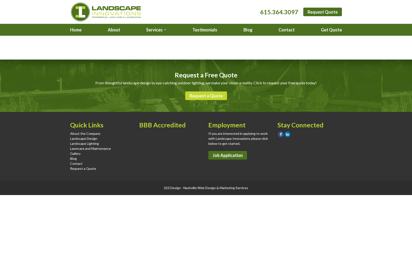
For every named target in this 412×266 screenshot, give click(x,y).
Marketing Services (234, 188)
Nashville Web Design (199, 188)
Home (76, 29)
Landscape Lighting (84, 143)
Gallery (75, 153)
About (114, 29)
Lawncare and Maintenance (90, 148)
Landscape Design (83, 138)
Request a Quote (206, 95)
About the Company (85, 133)
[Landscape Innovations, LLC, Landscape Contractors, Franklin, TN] (163, 141)
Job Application (228, 155)
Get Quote (331, 29)
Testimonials (204, 29)
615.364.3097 (279, 11)
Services (154, 29)
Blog (247, 29)
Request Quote (323, 12)
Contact (286, 29)
